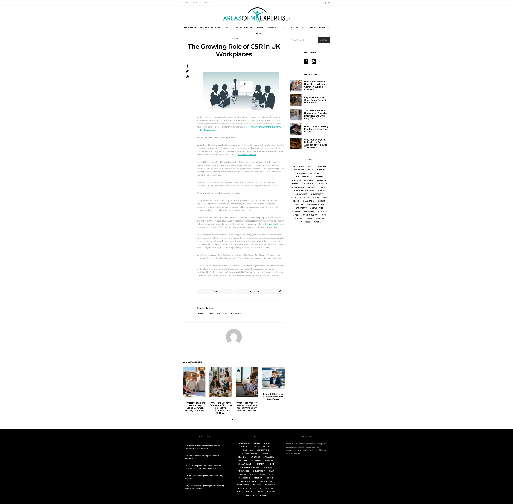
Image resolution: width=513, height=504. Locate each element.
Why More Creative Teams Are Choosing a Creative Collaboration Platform (220, 408)
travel (299, 218)
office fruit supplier (247, 154)
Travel (228, 27)
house (322, 191)
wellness (305, 222)
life (326, 198)
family (320, 177)
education (317, 173)
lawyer (305, 198)
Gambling (310, 184)
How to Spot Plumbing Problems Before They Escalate (316, 129)
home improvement (304, 191)
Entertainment (244, 27)
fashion (297, 180)
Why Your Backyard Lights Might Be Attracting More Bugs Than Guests (315, 143)
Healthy (313, 187)
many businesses (276, 224)
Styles (294, 27)
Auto (258, 34)
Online (299, 205)
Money (259, 27)
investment (317, 194)
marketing (309, 201)
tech (297, 215)
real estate (317, 208)
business (203, 314)
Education (190, 27)
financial (322, 180)
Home (185, 2)
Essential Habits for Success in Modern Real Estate (273, 397)
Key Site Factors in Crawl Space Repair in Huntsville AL (315, 100)
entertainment (304, 177)
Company (302, 173)
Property (302, 208)
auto (311, 166)
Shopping (272, 27)
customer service (219, 314)
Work (318, 222)
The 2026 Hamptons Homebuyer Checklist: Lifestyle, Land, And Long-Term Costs (316, 114)
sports (323, 211)
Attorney (299, 166)
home (325, 187)
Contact (205, 2)
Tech (312, 27)
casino (321, 170)
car (311, 170)
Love (284, 27)
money (322, 201)
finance (309, 180)
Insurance (302, 194)
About (195, 2)
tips (324, 215)
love (296, 201)
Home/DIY (324, 27)
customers (237, 314)
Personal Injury (316, 205)
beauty (322, 166)
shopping (309, 211)
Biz (304, 27)
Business (234, 38)
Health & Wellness (210, 27)
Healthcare (298, 187)
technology (310, 215)
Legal (316, 198)
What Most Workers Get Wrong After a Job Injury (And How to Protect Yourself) (247, 407)
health (323, 184)
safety (297, 211)
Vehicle (320, 218)
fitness (297, 184)
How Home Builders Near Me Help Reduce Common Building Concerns (194, 407)
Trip (310, 218)
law (295, 198)
